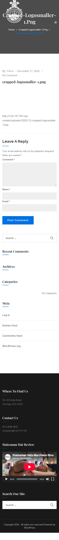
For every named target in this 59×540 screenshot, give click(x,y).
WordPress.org (11, 346)
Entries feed (9, 325)
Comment (8, 159)
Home (11, 29)
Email (6, 201)
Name (6, 189)
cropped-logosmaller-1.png (33, 29)
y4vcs (10, 71)
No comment (9, 75)
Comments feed (12, 335)
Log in (6, 315)
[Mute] (47, 479)
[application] (29, 467)
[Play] (6, 479)
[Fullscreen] (52, 479)
